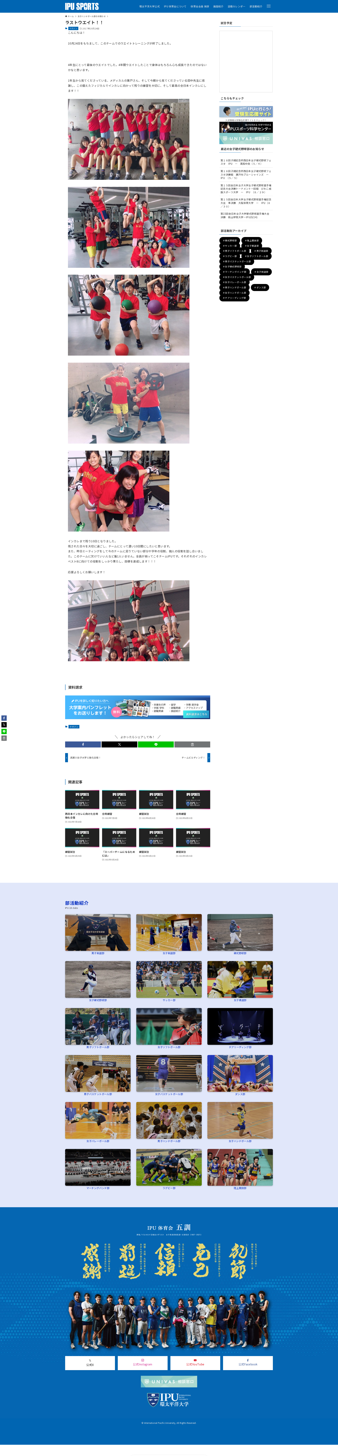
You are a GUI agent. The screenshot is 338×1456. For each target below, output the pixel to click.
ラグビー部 (169, 1188)
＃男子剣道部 (261, 251)
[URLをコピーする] (192, 744)
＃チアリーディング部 (234, 298)
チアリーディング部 (240, 1047)
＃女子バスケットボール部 (237, 277)
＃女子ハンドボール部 (234, 292)
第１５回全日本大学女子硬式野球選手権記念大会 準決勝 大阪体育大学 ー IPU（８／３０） (246, 203)
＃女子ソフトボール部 (256, 256)
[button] (268, 6)
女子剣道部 (169, 953)
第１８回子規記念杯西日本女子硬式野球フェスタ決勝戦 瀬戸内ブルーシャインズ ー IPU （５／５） (246, 174)
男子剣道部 (98, 953)
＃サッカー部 (230, 245)
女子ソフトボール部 (169, 1047)
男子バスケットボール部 (98, 1094)
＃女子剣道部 (261, 271)
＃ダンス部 (260, 287)
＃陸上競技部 (252, 240)
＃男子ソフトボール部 (234, 251)
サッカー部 (169, 1000)
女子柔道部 (240, 1000)
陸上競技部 (240, 1188)
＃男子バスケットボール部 (237, 261)
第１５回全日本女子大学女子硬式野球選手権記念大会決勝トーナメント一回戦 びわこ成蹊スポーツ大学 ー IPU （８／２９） (246, 189)
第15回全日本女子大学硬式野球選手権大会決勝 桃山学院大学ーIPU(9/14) (245, 215)
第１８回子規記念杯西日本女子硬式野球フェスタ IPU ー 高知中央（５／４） (246, 162)
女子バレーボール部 (97, 1141)
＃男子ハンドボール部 (234, 287)
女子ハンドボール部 (240, 1141)
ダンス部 (240, 1094)
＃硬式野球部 (230, 240)
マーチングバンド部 (97, 1188)
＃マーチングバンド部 (234, 271)
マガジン (73, 28)
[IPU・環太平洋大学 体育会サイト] (82, 6)
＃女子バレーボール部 (234, 282)
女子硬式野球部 (98, 1000)
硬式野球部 (240, 953)
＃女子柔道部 (252, 245)
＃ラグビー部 (230, 256)
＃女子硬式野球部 (232, 266)
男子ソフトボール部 (97, 1047)
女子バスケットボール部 (169, 1094)
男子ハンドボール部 (169, 1141)
